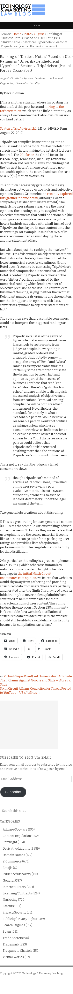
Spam (7, 931)
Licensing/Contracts (17, 893)
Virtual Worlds (13, 957)
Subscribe (13, 792)
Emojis (7, 868)
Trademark (11, 944)
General (9, 880)
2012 (27, 34)
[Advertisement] (29, 725)
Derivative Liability (27, 83)
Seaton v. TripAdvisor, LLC (18, 128)
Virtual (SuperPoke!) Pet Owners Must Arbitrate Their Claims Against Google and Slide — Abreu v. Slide (36, 680)
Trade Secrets (13, 938)
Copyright (10, 842)
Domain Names (14, 855)
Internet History (14, 887)
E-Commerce (12, 861)
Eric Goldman (37, 78)
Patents (8, 906)
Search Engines (14, 925)
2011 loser (26, 155)
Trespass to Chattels (17, 950)
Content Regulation (17, 836)
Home (17, 34)
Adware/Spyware (15, 829)
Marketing (10, 899)
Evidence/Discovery (17, 874)
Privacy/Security (14, 912)
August (38, 34)
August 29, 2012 (10, 78)
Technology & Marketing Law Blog (42, 973)
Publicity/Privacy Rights (20, 919)
